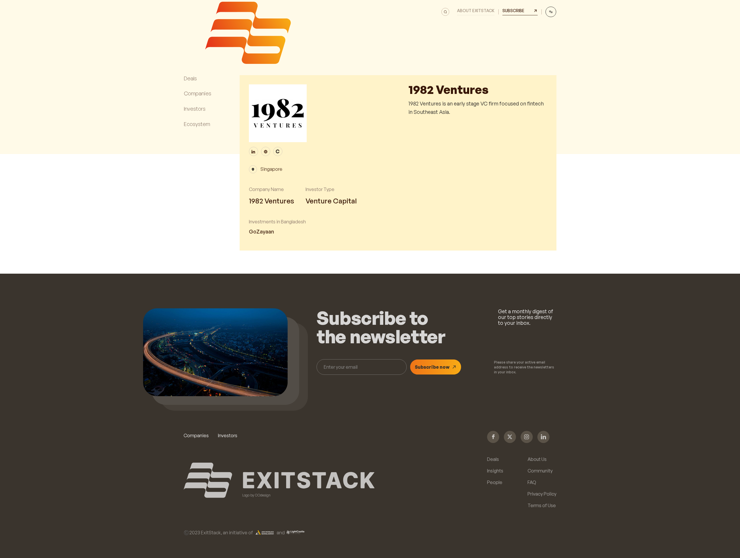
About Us (537, 459)
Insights (495, 470)
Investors (227, 435)
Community (540, 470)
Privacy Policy (542, 494)
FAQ (532, 482)
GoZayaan (261, 231)
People (494, 482)
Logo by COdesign (256, 495)
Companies (196, 435)
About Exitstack (476, 11)
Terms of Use (542, 505)
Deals (493, 459)
